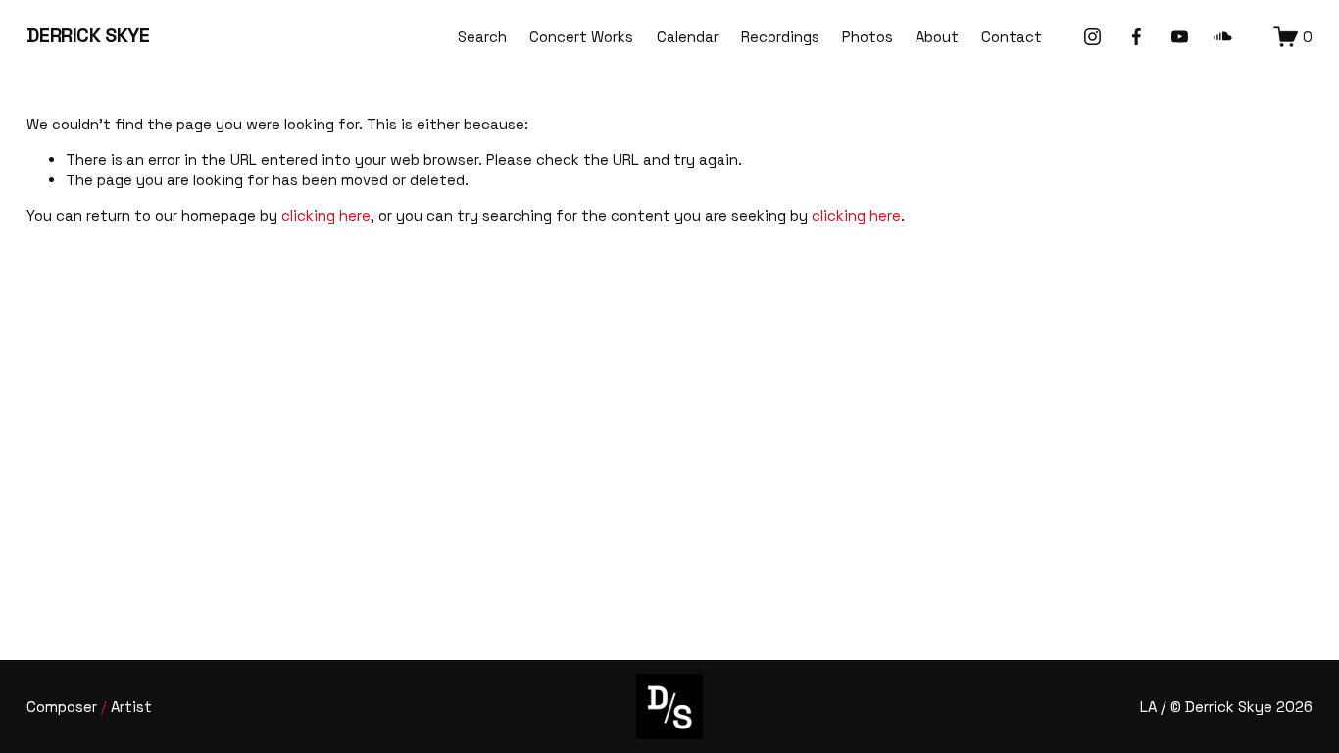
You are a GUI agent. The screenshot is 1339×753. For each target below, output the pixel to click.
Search (482, 36)
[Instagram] (1092, 36)
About (937, 36)
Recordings (780, 36)
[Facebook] (1136, 36)
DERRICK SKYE (87, 35)
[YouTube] (1179, 36)
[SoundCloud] (1223, 36)
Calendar (688, 36)
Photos (867, 36)
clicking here (326, 215)
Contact (1011, 36)
